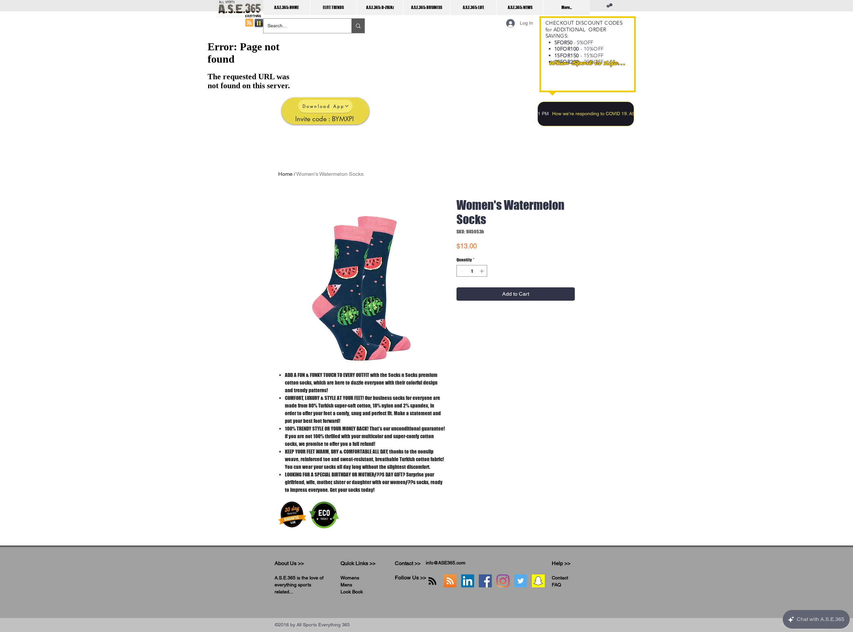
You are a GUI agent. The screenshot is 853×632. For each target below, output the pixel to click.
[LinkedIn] (467, 580)
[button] (609, 5)
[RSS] (432, 580)
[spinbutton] (471, 271)
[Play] (259, 23)
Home (285, 174)
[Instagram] (502, 580)
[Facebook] (485, 580)
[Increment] (482, 271)
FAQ (556, 584)
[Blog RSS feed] (249, 23)
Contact (560, 577)
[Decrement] (461, 271)
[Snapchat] (538, 580)
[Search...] (358, 26)
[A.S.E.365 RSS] (449, 580)
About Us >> (289, 563)
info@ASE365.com (445, 562)
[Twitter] (520, 580)
